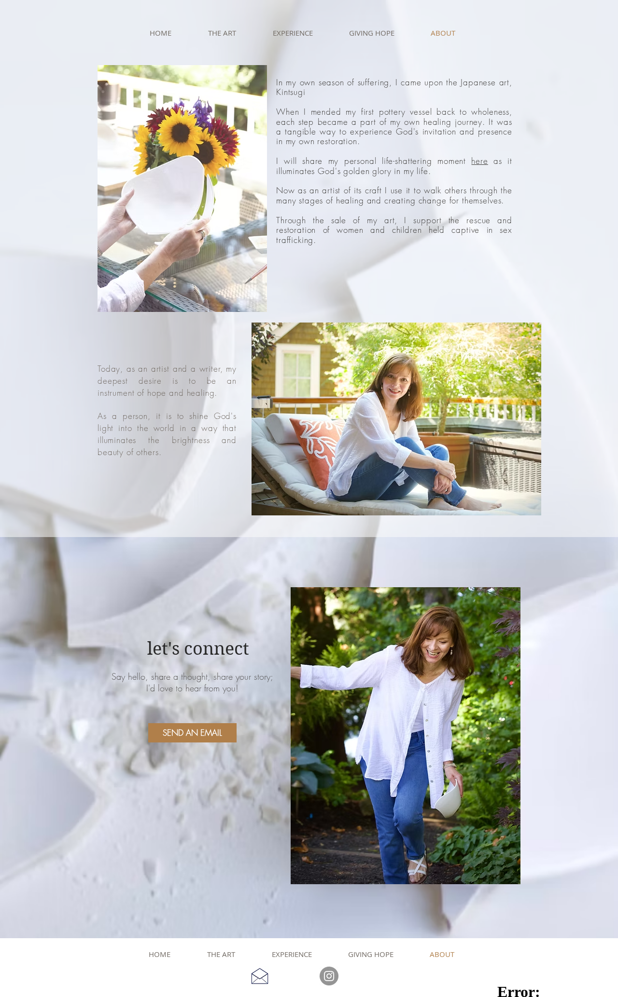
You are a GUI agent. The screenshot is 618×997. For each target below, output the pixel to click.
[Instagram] (329, 976)
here (479, 160)
